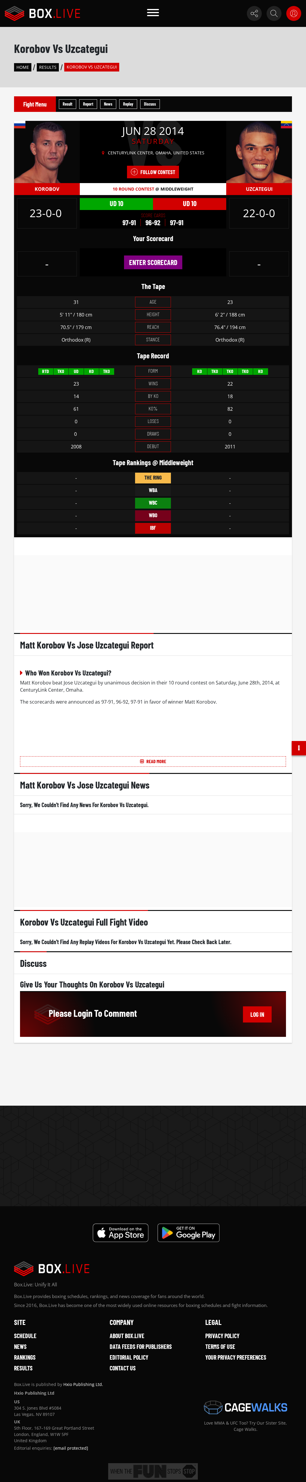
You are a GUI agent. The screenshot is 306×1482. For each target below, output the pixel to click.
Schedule (25, 1335)
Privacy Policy (222, 1335)
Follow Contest (157, 172)
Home (22, 67)
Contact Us (123, 1368)
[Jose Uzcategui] (259, 151)
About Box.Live (127, 1335)
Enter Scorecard (153, 262)
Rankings (25, 1357)
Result (67, 103)
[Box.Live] (42, 13)
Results (47, 67)
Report (88, 103)
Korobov (47, 189)
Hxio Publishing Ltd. (83, 1384)
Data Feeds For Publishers (141, 1346)
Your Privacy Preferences (235, 1357)
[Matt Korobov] (47, 151)
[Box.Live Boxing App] (121, 1233)
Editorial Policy (129, 1357)
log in (257, 1014)
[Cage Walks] (245, 1407)
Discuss (150, 103)
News (108, 103)
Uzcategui (259, 189)
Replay (128, 103)
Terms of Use (220, 1346)
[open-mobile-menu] (153, 13)
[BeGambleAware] (153, 1471)
